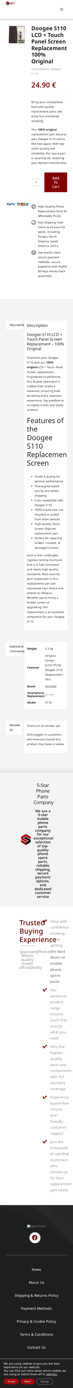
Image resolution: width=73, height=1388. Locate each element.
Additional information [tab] (16, 649)
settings (51, 1374)
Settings (44, 1381)
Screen (49, 694)
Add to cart (55, 182)
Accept (11, 1381)
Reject (27, 1381)
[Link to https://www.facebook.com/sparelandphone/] (34, 1237)
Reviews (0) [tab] (15, 727)
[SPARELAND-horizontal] (36, 1226)
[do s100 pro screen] (17, 34)
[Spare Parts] (11, 2)
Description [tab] (16, 325)
